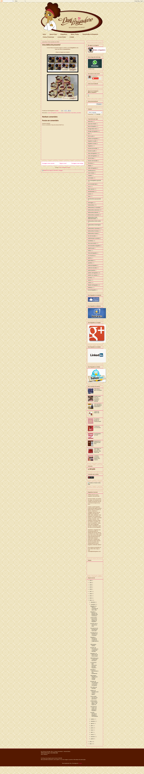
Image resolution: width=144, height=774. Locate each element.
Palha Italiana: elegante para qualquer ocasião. (94, 677)
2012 (91, 741)
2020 (91, 585)
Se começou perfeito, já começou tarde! (97, 420)
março (92, 734)
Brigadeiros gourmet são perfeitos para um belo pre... (94, 613)
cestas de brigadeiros (92, 155)
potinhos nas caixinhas (93, 275)
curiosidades (90, 178)
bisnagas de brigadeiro (93, 131)
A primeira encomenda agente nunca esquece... (97, 457)
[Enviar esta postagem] (62, 110)
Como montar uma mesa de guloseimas (94, 698)
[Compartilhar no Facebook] (69, 110)
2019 (91, 587)
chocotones (90, 163)
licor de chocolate (92, 236)
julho (92, 725)
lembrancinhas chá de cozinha (94, 221)
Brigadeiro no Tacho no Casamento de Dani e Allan (94, 608)
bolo (89, 133)
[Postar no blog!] (66, 110)
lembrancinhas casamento (93, 215)
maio (92, 730)
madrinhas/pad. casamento (94, 238)
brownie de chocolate (92, 148)
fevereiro (93, 736)
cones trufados (91, 173)
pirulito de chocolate (92, 267)
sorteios (89, 282)
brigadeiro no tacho (92, 143)
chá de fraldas (91, 158)
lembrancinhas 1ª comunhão (94, 207)
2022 (91, 580)
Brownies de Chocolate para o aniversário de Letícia (94, 649)
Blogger (80, 763)
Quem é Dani (53, 34)
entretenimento (91, 191)
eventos (89, 194)
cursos (89, 186)
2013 (91, 600)
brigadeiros (90, 146)
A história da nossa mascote (97, 427)
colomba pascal (91, 170)
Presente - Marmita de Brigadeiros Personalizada (94, 714)
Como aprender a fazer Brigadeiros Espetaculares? (98, 405)
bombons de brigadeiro (93, 138)
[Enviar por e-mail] (64, 110)
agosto (92, 723)
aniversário (90, 121)
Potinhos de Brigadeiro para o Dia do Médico (94, 692)
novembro (93, 604)
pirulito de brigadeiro (92, 265)
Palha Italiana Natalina (93, 645)
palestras (90, 258)
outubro (92, 719)
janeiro (92, 738)
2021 (91, 582)
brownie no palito (91, 151)
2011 (91, 743)
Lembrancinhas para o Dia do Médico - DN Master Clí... (94, 702)
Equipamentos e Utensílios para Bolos (97, 442)
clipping (89, 165)
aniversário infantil (92, 123)
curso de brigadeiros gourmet (94, 180)
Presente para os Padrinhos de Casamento (94, 634)
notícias (89, 250)
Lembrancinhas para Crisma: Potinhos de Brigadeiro (94, 619)
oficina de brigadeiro (92, 253)
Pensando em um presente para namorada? (94, 629)
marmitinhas (90, 240)
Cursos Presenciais (48, 37)
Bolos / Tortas (75, 34)
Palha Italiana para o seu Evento (98, 389)
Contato (72, 37)
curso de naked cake (92, 184)
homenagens (91, 202)
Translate (98, 114)
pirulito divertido (91, 270)
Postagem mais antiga (77, 163)
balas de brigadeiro (92, 126)
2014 (91, 598)
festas (89, 196)
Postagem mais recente (48, 163)
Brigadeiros (64, 34)
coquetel (90, 175)
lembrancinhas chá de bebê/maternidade (92, 218)
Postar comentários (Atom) (64, 167)
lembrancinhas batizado (93, 212)
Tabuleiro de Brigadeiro (93, 285)
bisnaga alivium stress (92, 128)
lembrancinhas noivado (93, 233)
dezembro (93, 602)
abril (92, 732)
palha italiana (91, 260)
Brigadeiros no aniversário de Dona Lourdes (94, 655)
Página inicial (63, 163)
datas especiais (91, 189)
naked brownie (91, 248)
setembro (93, 721)
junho (92, 727)
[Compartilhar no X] (67, 110)
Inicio (44, 34)
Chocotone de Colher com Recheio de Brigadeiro (94, 708)
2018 (91, 589)
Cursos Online (62, 37)
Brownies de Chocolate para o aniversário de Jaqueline (94, 683)
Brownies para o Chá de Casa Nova (94, 625)
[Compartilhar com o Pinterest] (70, 110)
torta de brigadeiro (92, 290)
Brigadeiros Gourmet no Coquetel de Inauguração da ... (94, 640)
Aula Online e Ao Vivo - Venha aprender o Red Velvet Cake (97, 450)
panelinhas (90, 263)
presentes (79, 112)
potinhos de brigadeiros (93, 272)
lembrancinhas (61, 112)
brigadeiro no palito (92, 141)
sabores (89, 280)
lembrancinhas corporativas (70, 112)
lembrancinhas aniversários (94, 210)
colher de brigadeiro (92, 168)
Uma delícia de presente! (94, 688)
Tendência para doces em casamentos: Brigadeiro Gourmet (97, 399)
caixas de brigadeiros (52, 112)
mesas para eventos (92, 243)
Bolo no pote (90, 136)
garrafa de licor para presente (94, 199)
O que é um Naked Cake (96, 412)
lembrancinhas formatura (93, 231)
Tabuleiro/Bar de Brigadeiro (90, 34)
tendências (90, 287)
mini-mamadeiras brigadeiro (94, 245)
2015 (91, 595)
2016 (91, 593)
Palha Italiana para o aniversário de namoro (94, 659)
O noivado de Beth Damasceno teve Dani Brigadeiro (94, 665)
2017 (91, 591)
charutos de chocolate (92, 160)
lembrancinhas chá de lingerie (94, 224)
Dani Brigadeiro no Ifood (97, 434)
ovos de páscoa (91, 255)
